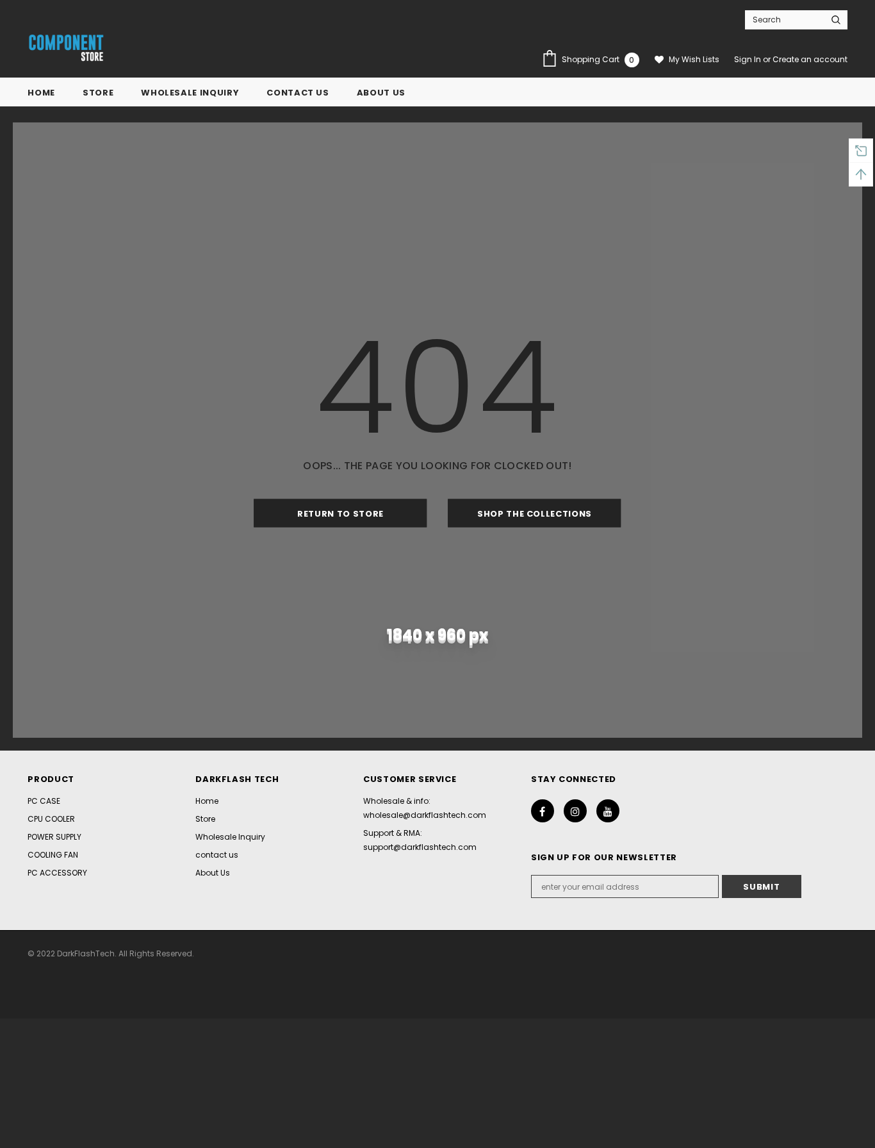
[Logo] (66, 48)
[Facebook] (542, 810)
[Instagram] (575, 810)
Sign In (748, 59)
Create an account (810, 59)
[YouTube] (607, 810)
